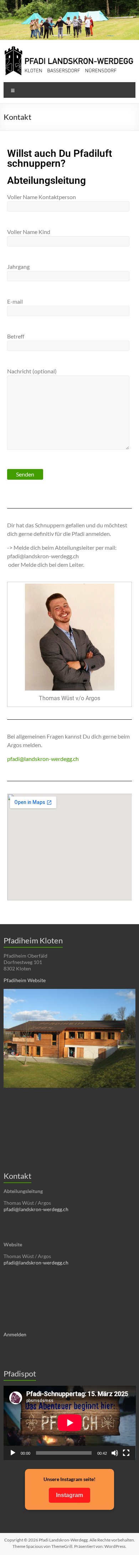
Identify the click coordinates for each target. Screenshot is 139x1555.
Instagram (69, 1495)
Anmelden (15, 1334)
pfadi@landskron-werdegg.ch (43, 758)
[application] (70, 1423)
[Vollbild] (126, 1453)
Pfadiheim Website (25, 980)
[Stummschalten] (114, 1453)
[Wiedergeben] (12, 1453)
